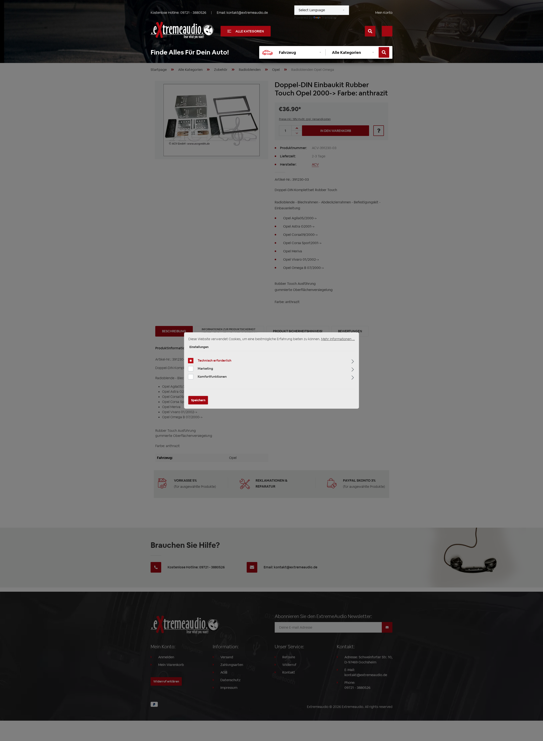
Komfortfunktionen (212, 377)
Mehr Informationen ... (338, 339)
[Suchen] (370, 31)
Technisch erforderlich (214, 360)
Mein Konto (383, 12)
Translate (328, 17)
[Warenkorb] (387, 31)
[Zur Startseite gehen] (182, 30)
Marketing (205, 368)
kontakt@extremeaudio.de (247, 12)
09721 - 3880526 (193, 12)
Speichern (198, 400)
